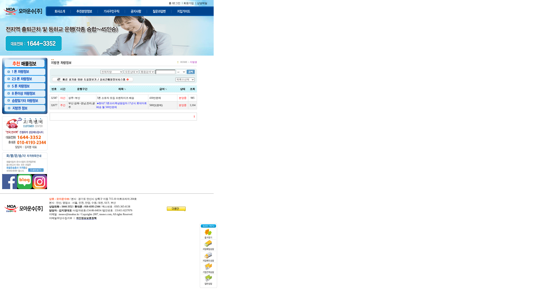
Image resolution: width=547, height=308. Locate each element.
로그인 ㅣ (178, 3)
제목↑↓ (122, 88)
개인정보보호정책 (86, 218)
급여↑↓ (163, 88)
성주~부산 (74, 97)
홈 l (171, 3)
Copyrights (86, 214)
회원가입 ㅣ (190, 3)
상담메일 (202, 3)
